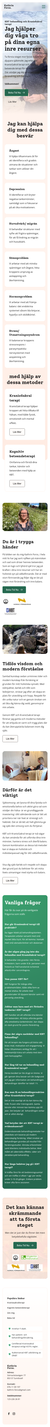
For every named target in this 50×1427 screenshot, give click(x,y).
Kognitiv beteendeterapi (18, 1307)
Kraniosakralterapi (16, 1302)
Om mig (11, 1313)
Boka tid (11, 1318)
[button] (43, 6)
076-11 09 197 (13, 1387)
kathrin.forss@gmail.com (18, 1390)
